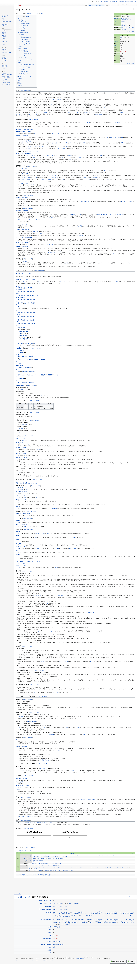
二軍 (63, 179)
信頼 (19, 323)
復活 (107, 214)
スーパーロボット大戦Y (22, 246)
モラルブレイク (51, 252)
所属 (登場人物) (47, 938)
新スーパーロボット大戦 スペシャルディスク (29, 219)
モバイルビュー (51, 961)
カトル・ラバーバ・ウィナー (23, 513)
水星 (66, 856)
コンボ (56, 375)
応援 (25, 323)
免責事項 (45, 961)
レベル (106, 170)
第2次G (18, 286)
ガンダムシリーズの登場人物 (37, 875)
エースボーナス (20, 385)
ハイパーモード (96, 867)
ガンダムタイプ (44, 863)
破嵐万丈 (18, 531)
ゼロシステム (103, 867)
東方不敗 (95, 177)
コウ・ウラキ (19, 506)
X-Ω (17, 325)
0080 (48, 855)
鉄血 (64, 856)
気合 (25, 283)
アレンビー (72, 770)
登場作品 (116, 18)
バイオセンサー (54, 867)
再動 (34, 157)
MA (35, 863)
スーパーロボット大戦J (22, 183)
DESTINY (49, 858)
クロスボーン (102, 855)
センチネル (56, 855)
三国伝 (41, 860)
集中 (122, 137)
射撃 (29, 148)
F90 (95, 855)
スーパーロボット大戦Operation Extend (26, 237)
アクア (69, 750)
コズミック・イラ (27, 858)
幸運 (98, 214)
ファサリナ (129, 201)
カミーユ (29, 526)
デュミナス (27, 177)
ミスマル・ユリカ (20, 520)
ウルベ (29, 146)
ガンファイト (28, 367)
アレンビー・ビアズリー (74, 112)
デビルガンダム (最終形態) (22, 785)
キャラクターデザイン (45, 903)
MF (37, 863)
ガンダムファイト (26, 440)
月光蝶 (117, 867)
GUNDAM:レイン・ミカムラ (25, 850)
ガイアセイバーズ (129, 263)
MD (39, 863)
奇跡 (111, 214)
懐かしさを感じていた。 (90, 612)
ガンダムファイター (72, 537)
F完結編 (20, 289)
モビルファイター (57, 99)
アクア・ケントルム (21, 565)
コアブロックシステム (33, 867)
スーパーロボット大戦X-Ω (22, 242)
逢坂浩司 (123, 25)
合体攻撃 (70, 155)
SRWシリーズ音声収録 (45, 900)
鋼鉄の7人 (115, 855)
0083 (51, 855)
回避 (111, 137)
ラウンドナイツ (54, 175)
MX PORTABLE (23, 358)
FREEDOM (60, 858)
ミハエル (123, 201)
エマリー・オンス (20, 503)
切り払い (20, 359)
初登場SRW (48, 906)
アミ (17, 550)
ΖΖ (36, 501)
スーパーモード (89, 867)
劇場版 (56, 856)
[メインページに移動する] (7, 6)
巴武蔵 (17, 535)
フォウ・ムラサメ (20, 495)
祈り (34, 316)
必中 (57, 143)
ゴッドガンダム (99, 114)
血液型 (49, 950)
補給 (70, 143)
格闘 (107, 137)
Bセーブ (59, 252)
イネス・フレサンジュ (21, 524)
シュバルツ (37, 133)
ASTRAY (38, 858)
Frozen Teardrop (46, 856)
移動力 (58, 148)
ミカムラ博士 (19, 93)
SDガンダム (28, 860)
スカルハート (109, 855)
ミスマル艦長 (43, 768)
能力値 (18, 273)
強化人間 (47, 870)
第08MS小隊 (43, 855)
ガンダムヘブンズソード (126, 112)
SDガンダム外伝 (36, 860)
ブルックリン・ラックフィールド (88, 799)
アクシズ (62, 716)
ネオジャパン (123, 51)
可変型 (32, 863)
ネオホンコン (86, 177)
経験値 (123, 143)
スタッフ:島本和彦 (57, 903)
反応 (33, 148)
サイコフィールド (69, 867)
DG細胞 (35, 177)
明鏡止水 (101, 155)
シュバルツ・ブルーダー (22, 457)
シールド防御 (21, 352)
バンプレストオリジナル (23, 561)
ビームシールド (47, 865)
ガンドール (37, 545)
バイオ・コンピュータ (79, 867)
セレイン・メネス (20, 563)
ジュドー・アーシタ (21, 499)
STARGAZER (54, 858)
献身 (28, 299)
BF (33, 861)
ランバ (78, 770)
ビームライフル (32, 865)
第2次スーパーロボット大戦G (127, 27)
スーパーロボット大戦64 (22, 224)
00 (53, 856)
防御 (19, 371)
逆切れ (80, 157)
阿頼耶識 (71, 870)
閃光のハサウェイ (90, 855)
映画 (42, 661)
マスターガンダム (37, 595)
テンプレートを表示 (130, 31)
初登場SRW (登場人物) (45, 909)
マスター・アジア (63, 661)
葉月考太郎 (18, 543)
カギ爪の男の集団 (84, 201)
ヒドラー (44, 727)
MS (29, 863)
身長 (50, 952)
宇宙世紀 (29, 855)
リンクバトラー (20, 314)
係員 (91, 661)
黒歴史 (51, 870)
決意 (27, 339)
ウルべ (52, 104)
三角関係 (37, 449)
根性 (22, 288)
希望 (27, 331)
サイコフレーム (61, 867)
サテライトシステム (111, 867)
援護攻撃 (24, 356)
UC (82, 855)
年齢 (115, 45)
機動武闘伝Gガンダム (127, 19)
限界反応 (64, 148)
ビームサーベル (39, 865)
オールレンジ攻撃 (55, 865)
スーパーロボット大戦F (22, 135)
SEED (34, 858)
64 (16, 318)
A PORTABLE (21, 297)
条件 (36, 537)
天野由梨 (123, 22)
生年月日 (116, 41)
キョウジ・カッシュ (21, 453)
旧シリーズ (19, 129)
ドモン (107, 179)
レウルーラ (29, 489)
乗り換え (51, 218)
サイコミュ (47, 867)
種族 (50, 947)
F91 (98, 855)
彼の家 (49, 533)
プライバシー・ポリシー (21, 961)
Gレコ (121, 855)
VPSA (30, 868)
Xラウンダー (66, 870)
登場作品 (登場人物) (46, 944)
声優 (115, 22)
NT (84, 855)
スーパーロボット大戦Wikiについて (34, 961)
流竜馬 (17, 539)
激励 (67, 143)
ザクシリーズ (58, 863)
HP (66, 146)
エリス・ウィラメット (21, 546)
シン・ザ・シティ (39, 533)
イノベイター (60, 870)
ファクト (17, 893)
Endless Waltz (39, 856)
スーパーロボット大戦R (22, 173)
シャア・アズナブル (21, 488)
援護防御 (31, 356)
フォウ (39, 526)
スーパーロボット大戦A (22, 168)
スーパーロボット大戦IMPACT (23, 153)
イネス (36, 497)
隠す (133, 853)
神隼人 (78, 727)
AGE (61, 856)
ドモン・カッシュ (32, 93)
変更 (35, 692)
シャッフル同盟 (33, 114)
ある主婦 (55, 692)
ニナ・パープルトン (23, 137)
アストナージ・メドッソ (22, 491)
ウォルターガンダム (89, 112)
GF (120, 53)
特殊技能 (18, 348)
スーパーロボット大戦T (22, 197)
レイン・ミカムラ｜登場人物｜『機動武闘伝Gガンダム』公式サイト (37, 822)
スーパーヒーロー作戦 (21, 261)
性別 (50, 932)
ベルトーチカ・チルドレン (74, 855)
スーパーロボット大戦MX (22, 229)
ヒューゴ (56, 567)
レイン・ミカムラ (24, 897)
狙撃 (69, 159)
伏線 (48, 603)
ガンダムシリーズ (125, 18)
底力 (19, 382)
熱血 (53, 143)
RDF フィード (132, 897)
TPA (130, 867)
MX (17, 321)
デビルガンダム (36, 99)
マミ (20, 550)
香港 (25, 497)
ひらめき (117, 137)
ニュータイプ (39, 870)
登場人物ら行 (25, 875)
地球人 (121, 37)
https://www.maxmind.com (78, 957)
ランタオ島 (31, 185)
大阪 (66, 263)
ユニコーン (75, 548)
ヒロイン (42, 13)
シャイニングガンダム (116, 122)
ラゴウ (57, 548)
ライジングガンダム (43, 112)
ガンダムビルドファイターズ (26, 816)
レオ (70, 548)
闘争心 (114, 254)
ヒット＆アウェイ (35, 375)
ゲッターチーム (34, 729)
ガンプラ (31, 870)
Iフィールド (41, 867)
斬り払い (20, 375)
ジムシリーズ (51, 863)
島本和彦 (123, 24)
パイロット (123, 29)
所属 (50, 935)
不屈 (25, 343)
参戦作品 (48, 912)
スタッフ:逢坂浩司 (73, 903)
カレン (52, 758)
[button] (107, 4)
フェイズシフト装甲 (124, 867)
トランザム (35, 868)
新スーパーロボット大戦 (22, 210)
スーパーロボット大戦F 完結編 (23, 141)
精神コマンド (120, 214)
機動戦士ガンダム (36, 855)
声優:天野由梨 (56, 927)
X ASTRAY (43, 858)
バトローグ (36, 861)
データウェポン (39, 548)
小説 (27, 110)
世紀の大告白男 (45, 760)
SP (47, 143)
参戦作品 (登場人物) (46, 919)
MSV (34, 870)
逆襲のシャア (65, 855)
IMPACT (18, 293)
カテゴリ (18, 875)
